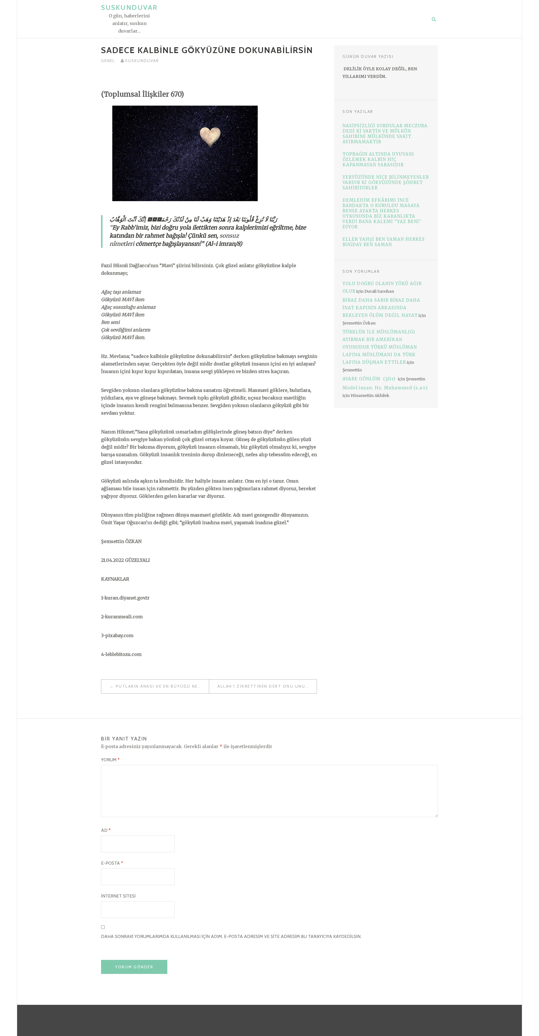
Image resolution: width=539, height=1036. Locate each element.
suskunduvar (142, 60)
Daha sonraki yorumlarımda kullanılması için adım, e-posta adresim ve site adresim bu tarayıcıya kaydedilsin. (231, 936)
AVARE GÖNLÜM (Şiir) (369, 378)
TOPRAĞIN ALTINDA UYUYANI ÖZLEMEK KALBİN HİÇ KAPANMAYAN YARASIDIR (378, 159)
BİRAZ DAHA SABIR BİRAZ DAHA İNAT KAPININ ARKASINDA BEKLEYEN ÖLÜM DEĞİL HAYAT (381, 307)
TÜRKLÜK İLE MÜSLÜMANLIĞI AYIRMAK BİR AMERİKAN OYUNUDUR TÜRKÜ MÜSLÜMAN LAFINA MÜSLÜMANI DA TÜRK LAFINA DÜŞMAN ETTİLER (379, 347)
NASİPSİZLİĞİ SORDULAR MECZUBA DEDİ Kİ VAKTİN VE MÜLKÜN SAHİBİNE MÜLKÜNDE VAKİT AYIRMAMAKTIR (385, 133)
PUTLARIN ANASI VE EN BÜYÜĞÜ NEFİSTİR (162, 686)
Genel (108, 60)
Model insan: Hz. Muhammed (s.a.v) (385, 387)
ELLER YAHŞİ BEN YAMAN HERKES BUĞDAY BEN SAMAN (383, 242)
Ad (106, 830)
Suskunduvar (129, 7)
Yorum (110, 759)
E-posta (112, 863)
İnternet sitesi (118, 896)
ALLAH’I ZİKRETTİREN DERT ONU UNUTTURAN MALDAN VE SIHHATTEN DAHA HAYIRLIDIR (267, 686)
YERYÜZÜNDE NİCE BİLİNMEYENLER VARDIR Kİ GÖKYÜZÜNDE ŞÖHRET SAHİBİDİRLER (385, 182)
